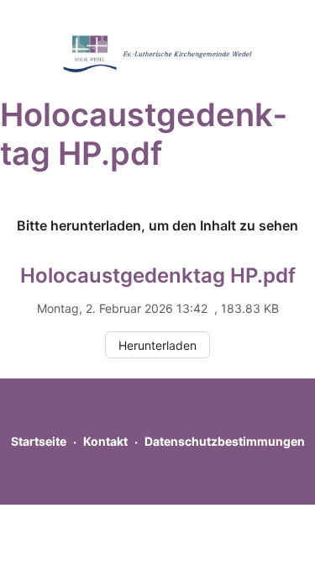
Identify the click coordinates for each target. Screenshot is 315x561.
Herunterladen (157, 345)
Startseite (38, 441)
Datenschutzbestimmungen (224, 441)
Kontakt (105, 441)
